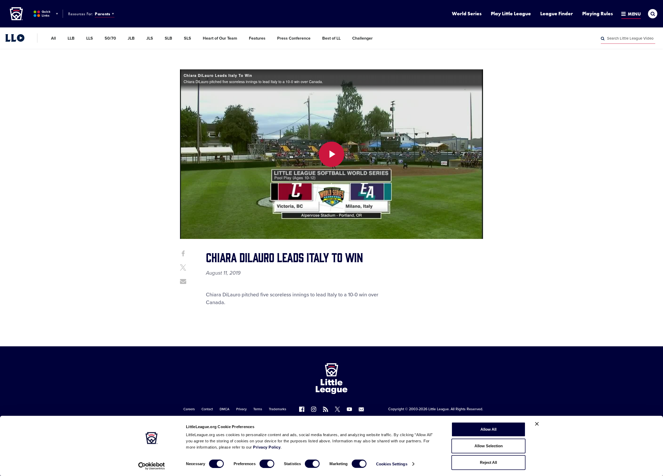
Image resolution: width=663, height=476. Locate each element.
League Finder (556, 13)
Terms (257, 409)
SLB (168, 38)
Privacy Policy (266, 447)
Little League (438, 409)
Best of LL (331, 38)
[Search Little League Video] (603, 38)
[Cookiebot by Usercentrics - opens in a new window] (151, 466)
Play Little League (511, 13)
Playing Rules (597, 13)
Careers (189, 409)
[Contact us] (361, 409)
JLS (149, 38)
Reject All (488, 462)
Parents (102, 14)
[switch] (267, 463)
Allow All (488, 429)
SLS (187, 38)
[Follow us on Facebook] (301, 409)
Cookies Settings (391, 464)
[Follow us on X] (337, 409)
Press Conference (294, 38)
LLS (89, 38)
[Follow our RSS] (325, 409)
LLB (71, 38)
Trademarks (277, 409)
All (53, 38)
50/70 (110, 38)
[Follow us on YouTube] (349, 409)
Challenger (362, 38)
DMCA (224, 409)
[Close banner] (537, 424)
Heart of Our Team (220, 38)
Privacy (241, 409)
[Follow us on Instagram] (313, 409)
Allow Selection (488, 446)
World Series (466, 13)
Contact (207, 409)
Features (257, 38)
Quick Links (46, 13)
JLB (131, 38)
